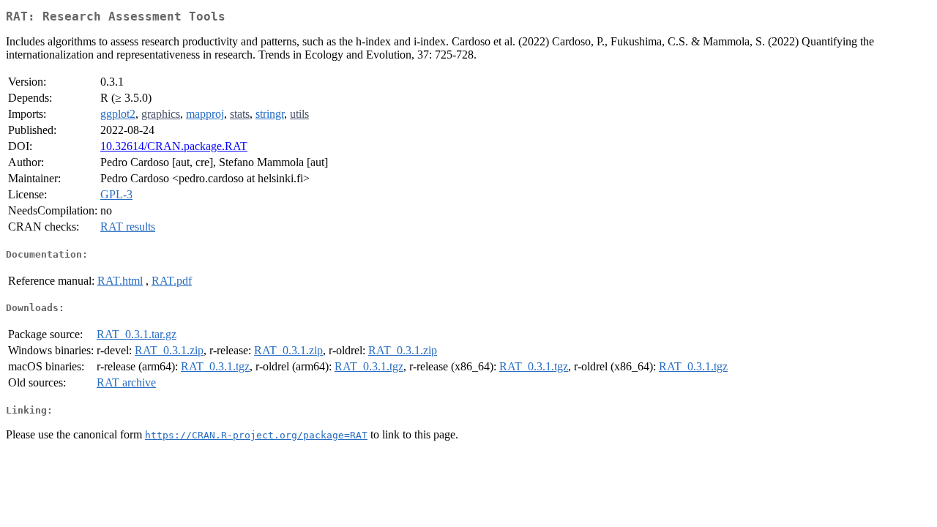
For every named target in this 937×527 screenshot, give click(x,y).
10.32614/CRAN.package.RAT (173, 146)
